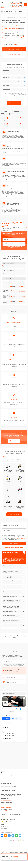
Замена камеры (6, 70)
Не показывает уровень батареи (6, 286)
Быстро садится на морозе (6, 301)
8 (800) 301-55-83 (5, 803)
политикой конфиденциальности (16, 247)
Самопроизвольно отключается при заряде (6, 296)
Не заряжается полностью (6, 291)
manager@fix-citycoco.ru (7, 811)
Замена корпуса (6, 77)
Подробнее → (22, 282)
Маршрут (7, 718)
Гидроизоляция (6, 85)
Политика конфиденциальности (14, 846)
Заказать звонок (14, 440)
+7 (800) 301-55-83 (17, 2)
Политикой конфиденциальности (17, 665)
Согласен (24, 856)
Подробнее (14, 346)
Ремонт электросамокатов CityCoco (10, 786)
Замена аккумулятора (7, 73)
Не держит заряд (6, 282)
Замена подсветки (6, 89)
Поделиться (2, 835)
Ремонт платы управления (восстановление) (8, 81)
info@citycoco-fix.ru (6, 807)
